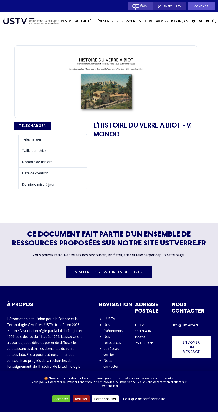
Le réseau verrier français (166, 21)
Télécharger (32, 125)
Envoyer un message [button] (192, 347)
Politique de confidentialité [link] (144, 398)
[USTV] (31, 21)
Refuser (81, 398)
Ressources (131, 21)
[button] (194, 21)
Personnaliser (105, 398)
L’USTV (66, 21)
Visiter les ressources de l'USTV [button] (109, 272)
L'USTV (109, 318)
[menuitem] (139, 6)
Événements (108, 21)
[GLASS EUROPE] (139, 6)
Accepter (61, 398)
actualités (84, 21)
